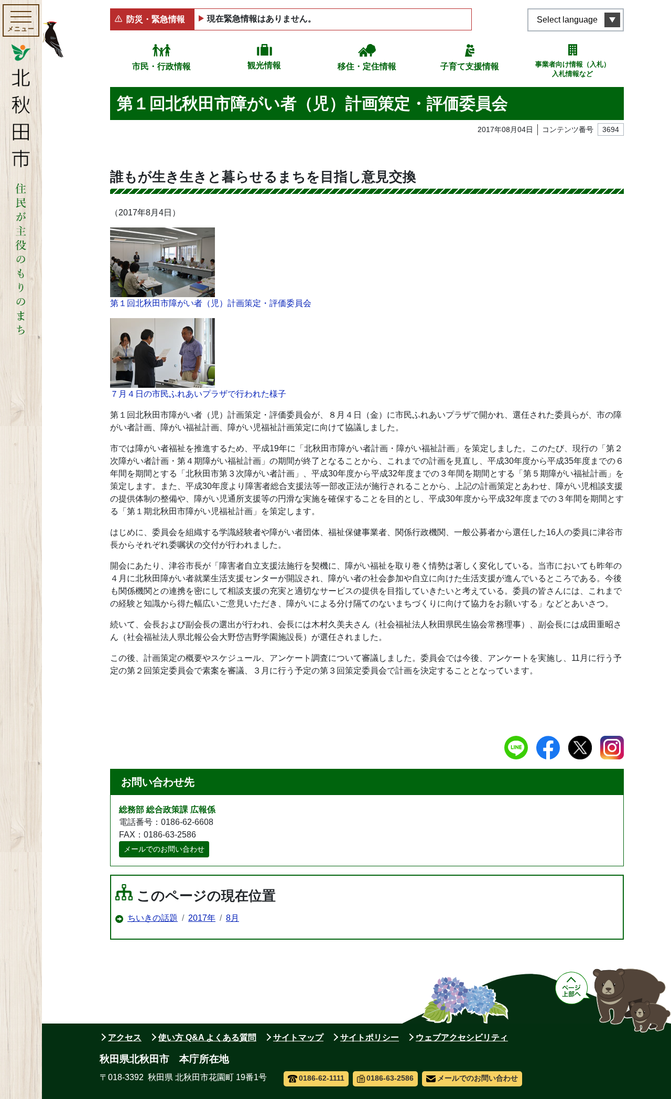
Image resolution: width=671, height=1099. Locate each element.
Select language (567, 19)
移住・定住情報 (367, 66)
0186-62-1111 (321, 1078)
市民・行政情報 (161, 66)
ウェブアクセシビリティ (462, 1037)
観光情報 (264, 65)
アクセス (125, 1037)
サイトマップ (298, 1037)
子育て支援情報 (469, 66)
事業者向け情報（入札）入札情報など (572, 69)
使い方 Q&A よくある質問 (207, 1037)
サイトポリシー (369, 1037)
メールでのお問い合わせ (164, 849)
